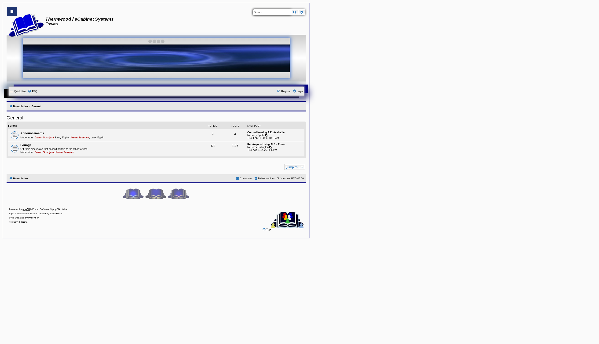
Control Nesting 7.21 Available (266, 132)
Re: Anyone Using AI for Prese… (267, 144)
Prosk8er (33, 217)
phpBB (26, 209)
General (15, 117)
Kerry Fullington (260, 147)
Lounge (25, 145)
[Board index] (25, 25)
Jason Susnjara (44, 137)
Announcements (32, 133)
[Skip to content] (12, 11)
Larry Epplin (62, 137)
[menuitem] (32, 91)
